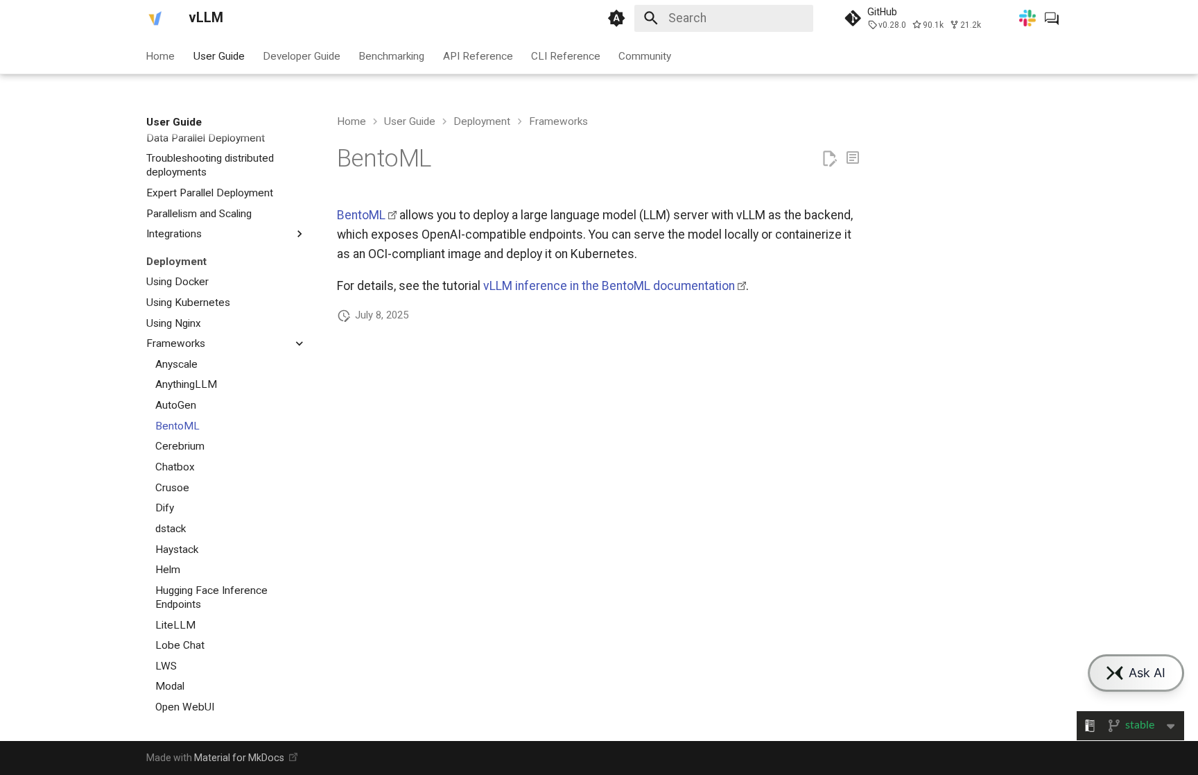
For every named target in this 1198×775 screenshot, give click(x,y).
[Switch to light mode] (616, 18)
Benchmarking (392, 55)
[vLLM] (155, 18)
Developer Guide (301, 55)
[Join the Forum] (1051, 18)
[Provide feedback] (852, 159)
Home (160, 55)
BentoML (361, 215)
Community (645, 55)
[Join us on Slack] (1027, 18)
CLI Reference (565, 55)
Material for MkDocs (240, 757)
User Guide (219, 55)
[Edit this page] (829, 159)
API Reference (478, 55)
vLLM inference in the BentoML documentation (609, 286)
